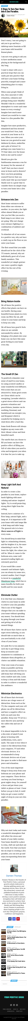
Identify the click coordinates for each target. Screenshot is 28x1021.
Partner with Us (10, 1011)
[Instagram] (14, 919)
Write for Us (22, 1009)
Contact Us (15, 1009)
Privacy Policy (19, 1011)
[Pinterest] (18, 919)
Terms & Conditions (7, 1009)
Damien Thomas (10, 15)
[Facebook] (10, 919)
